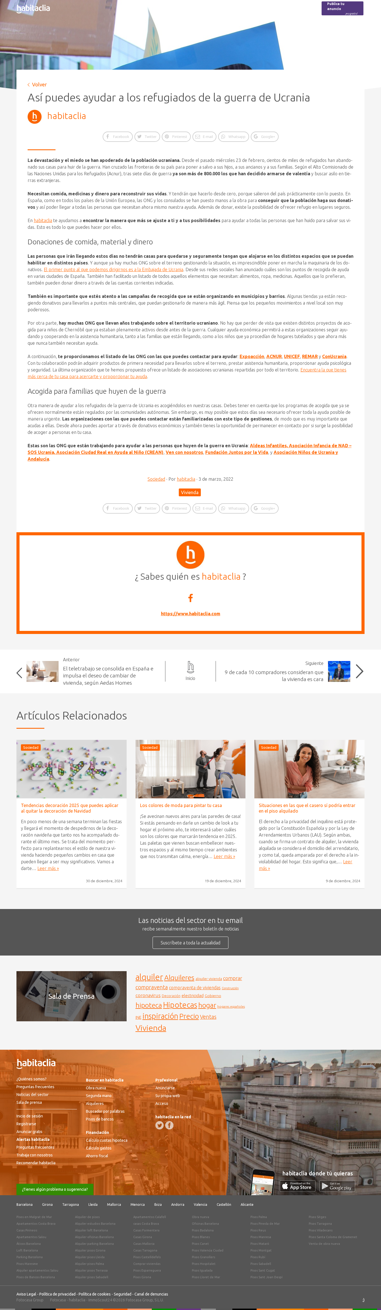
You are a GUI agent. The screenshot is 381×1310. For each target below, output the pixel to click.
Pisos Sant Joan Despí (266, 1277)
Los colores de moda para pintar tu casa (181, 805)
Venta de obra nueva (324, 1243)
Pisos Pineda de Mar (265, 1223)
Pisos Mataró (259, 1243)
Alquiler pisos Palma (89, 1263)
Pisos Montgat (261, 1250)
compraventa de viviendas (195, 987)
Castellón (224, 1204)
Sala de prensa (29, 1102)
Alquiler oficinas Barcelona (94, 1237)
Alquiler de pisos (87, 1217)
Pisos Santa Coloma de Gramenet (333, 1237)
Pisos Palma (258, 1217)
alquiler (149, 977)
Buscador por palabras (105, 1111)
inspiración (160, 1016)
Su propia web (167, 1095)
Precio (189, 1016)
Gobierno (213, 995)
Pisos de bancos (100, 1119)
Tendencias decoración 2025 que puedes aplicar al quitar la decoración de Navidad (69, 808)
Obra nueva (96, 1088)
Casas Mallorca (144, 1243)
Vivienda (190, 492)
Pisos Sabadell (260, 1263)
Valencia (200, 1204)
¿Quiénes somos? (31, 1079)
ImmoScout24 (100, 1300)
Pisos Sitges (317, 1217)
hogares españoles (231, 1006)
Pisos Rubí (257, 1257)
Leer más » (48, 868)
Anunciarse (165, 1088)
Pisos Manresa (260, 1237)
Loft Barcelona (27, 1250)
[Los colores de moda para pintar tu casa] (191, 769)
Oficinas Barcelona (205, 1223)
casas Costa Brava (146, 1223)
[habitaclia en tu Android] (337, 1189)
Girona (47, 1204)
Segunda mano (99, 1095)
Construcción (230, 988)
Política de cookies (95, 1294)
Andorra (177, 1204)
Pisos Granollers (203, 1257)
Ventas (208, 1017)
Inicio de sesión (29, 1116)
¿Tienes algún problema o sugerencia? (55, 1189)
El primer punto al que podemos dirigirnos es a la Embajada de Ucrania (113, 269)
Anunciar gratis (29, 1131)
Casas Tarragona (145, 1250)
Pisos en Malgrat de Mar (34, 1217)
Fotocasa (58, 1300)
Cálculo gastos (99, 1148)
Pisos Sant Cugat (262, 1270)
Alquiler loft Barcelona (91, 1230)
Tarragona (70, 1204)
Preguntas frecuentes (35, 1087)
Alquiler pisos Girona (90, 1250)
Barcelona (24, 1204)
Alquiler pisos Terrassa (91, 1270)
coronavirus (148, 995)
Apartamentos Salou (31, 1237)
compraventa (152, 987)
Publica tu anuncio (342, 8)
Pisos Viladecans (320, 1230)
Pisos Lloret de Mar (206, 1277)
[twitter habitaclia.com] (159, 1125)
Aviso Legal (26, 1294)
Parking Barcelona (29, 1257)
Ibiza (158, 1204)
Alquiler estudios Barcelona (95, 1223)
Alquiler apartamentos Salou (37, 1270)
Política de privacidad (57, 1294)
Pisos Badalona (203, 1230)
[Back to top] (368, 1297)
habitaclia (66, 116)
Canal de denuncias (151, 1294)
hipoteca (149, 1005)
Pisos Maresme (27, 1263)
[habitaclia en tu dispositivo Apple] (299, 1189)
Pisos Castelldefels (147, 1257)
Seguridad (122, 1294)
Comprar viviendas (146, 1263)
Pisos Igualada (202, 1270)
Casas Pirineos (26, 1230)
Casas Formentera (146, 1230)
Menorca (138, 1204)
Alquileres (179, 977)
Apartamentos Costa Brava (36, 1223)
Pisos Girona (142, 1277)
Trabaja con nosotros (34, 1155)
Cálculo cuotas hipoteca (106, 1140)
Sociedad (156, 479)
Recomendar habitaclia (36, 1163)
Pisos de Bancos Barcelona (35, 1277)
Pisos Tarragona (320, 1223)
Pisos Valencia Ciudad (207, 1250)
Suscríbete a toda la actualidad (190, 942)
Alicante (247, 1204)
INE (138, 1017)
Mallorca (114, 1204)
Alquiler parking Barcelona (94, 1243)
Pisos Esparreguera (147, 1270)
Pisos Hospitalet (204, 1263)
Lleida (93, 1204)
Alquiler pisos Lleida (90, 1257)
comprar (232, 978)
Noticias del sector (32, 1094)
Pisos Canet (200, 1243)
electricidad (193, 995)
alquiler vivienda (209, 979)
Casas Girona (142, 1237)
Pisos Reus (258, 1230)
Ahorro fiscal (97, 1156)
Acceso (161, 1103)
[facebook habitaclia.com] (169, 1125)
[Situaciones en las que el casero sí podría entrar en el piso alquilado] (309, 769)
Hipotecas (180, 1004)
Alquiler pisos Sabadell (91, 1277)
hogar (207, 1005)
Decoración (171, 996)
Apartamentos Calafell (149, 1217)
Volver (39, 84)
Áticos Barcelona (28, 1243)
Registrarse (26, 1124)
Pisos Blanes (201, 1237)
